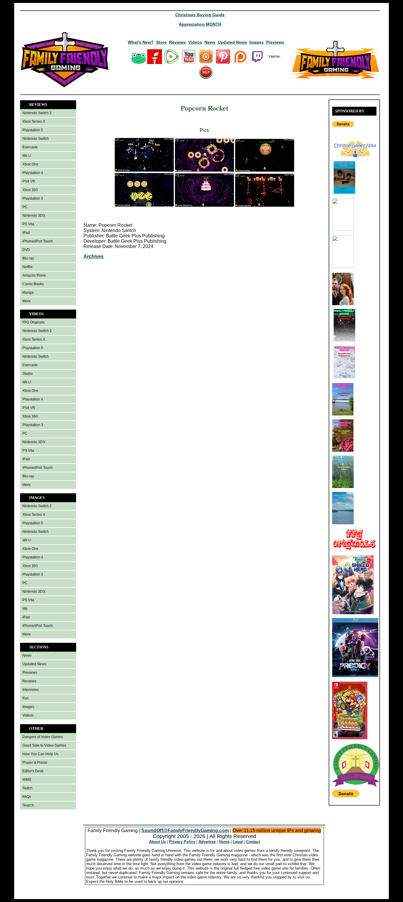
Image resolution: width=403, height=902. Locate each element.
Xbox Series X (33, 121)
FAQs (26, 797)
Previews (275, 42)
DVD (26, 250)
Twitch (27, 788)
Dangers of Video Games (42, 737)
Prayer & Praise (34, 762)
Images (256, 42)
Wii (24, 609)
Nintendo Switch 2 (37, 113)
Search (28, 805)
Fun (25, 698)
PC (24, 207)
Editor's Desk (32, 771)
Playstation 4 (32, 173)
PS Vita (28, 224)
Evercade (30, 147)
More (26, 301)
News (209, 42)
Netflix (27, 267)
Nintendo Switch (35, 139)
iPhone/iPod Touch (37, 241)
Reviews (177, 42)
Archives (93, 256)
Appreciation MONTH (200, 24)
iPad (26, 233)
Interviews (30, 690)
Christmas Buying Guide (200, 14)
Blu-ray (28, 258)
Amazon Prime (34, 275)
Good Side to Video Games (44, 745)
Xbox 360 (30, 190)
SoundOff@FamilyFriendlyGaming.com (185, 830)
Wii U (26, 156)
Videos (195, 42)
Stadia (27, 374)
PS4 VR (28, 181)
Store (161, 42)
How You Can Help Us (40, 754)
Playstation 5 (32, 130)
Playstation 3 (32, 198)
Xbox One (30, 164)
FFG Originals (33, 322)
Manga (28, 292)
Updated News (232, 42)
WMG (26, 780)
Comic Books (33, 284)
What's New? (141, 42)
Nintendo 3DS (33, 215)
